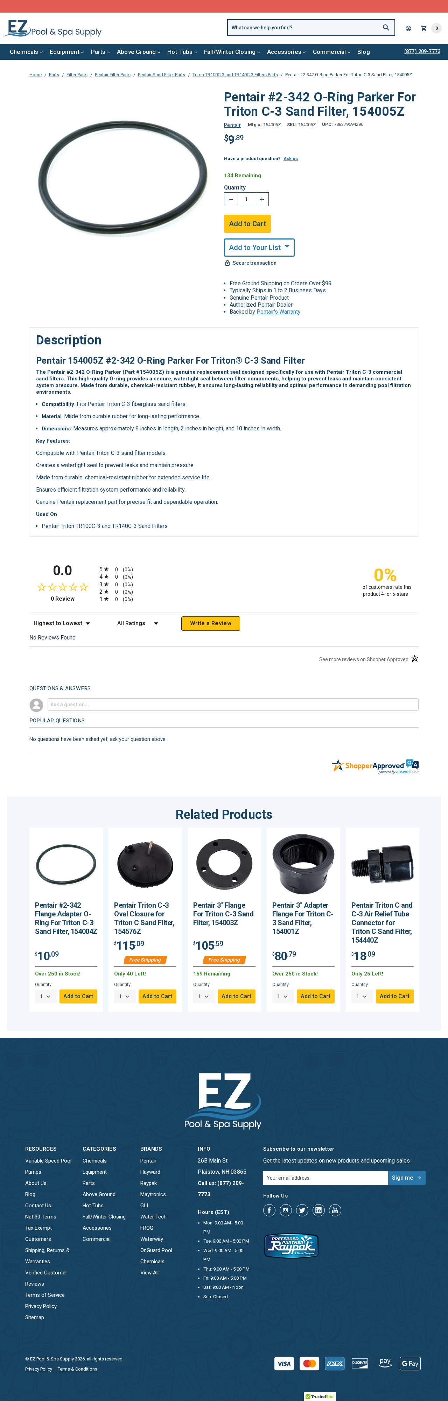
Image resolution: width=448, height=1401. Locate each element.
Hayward (150, 1172)
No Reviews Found (52, 637)
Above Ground (136, 51)
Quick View (66, 867)
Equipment (64, 51)
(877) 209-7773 (250, 6)
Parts (98, 51)
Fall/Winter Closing (229, 51)
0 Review (73, 598)
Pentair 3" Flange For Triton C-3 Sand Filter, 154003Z (223, 914)
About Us (36, 1183)
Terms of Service (45, 1295)
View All (149, 1273)
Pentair (148, 1161)
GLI (144, 1205)
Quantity (235, 188)
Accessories (284, 51)
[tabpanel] (66, 920)
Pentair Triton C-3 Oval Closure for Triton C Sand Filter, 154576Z (144, 918)
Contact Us (38, 1205)
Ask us (291, 158)
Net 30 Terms (40, 1217)
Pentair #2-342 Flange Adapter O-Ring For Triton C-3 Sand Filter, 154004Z (66, 918)
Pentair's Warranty (279, 311)
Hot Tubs (179, 51)
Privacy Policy (41, 1306)
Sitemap (34, 1317)
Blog (363, 51)
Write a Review (210, 623)
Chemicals (24, 51)
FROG (146, 1228)
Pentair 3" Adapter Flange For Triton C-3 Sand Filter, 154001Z (303, 918)
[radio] (224, 569)
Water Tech (153, 1217)
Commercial (329, 51)
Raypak (148, 1183)
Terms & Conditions (77, 1369)
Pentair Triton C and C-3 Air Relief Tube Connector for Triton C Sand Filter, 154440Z (382, 922)
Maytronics (153, 1194)
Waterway (151, 1239)
